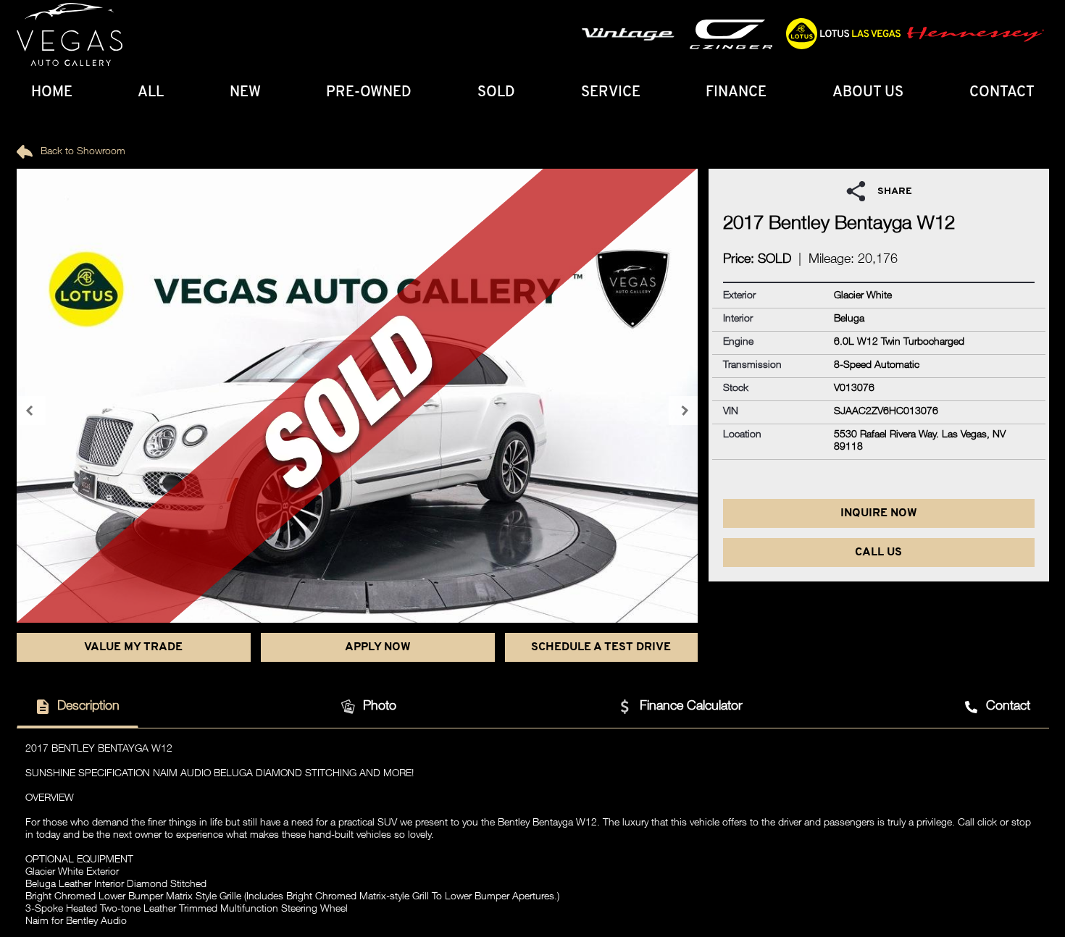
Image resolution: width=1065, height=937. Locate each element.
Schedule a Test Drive (601, 647)
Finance (736, 92)
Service (610, 92)
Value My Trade (133, 647)
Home (51, 92)
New (245, 92)
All (151, 92)
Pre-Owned (369, 92)
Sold (496, 92)
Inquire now (878, 513)
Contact (1002, 92)
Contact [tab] (1008, 706)
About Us (867, 92)
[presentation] (31, 410)
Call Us (878, 552)
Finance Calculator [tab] (691, 706)
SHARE (894, 191)
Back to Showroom (81, 152)
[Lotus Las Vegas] (69, 35)
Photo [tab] (379, 706)
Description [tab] (88, 706)
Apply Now (378, 647)
